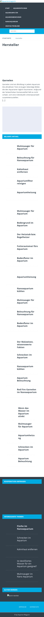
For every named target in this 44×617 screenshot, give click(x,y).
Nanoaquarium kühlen (25, 290)
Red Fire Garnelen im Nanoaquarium (27, 391)
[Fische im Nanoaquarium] (10, 528)
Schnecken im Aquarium (24, 356)
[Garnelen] (22, 63)
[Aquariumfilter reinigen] (10, 182)
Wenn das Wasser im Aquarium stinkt (23, 412)
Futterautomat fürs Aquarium (27, 247)
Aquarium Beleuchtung (24, 379)
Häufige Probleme (12, 26)
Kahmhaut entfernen (22, 170)
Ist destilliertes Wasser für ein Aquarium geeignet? (27, 563)
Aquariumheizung (26, 192)
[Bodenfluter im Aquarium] (21, 119)
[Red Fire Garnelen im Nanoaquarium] (10, 391)
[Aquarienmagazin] (8, 1)
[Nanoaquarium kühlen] (10, 290)
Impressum (22, 607)
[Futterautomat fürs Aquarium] (11, 119)
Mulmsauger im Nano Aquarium (25, 575)
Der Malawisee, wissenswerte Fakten (25, 344)
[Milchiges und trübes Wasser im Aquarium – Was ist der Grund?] (11, 126)
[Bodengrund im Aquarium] (21, 111)
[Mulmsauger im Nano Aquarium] (10, 576)
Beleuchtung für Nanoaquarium (25, 159)
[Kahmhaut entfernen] (10, 171)
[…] (3, 100)
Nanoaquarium (11, 22)
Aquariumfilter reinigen (25, 182)
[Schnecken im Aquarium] (32, 126)
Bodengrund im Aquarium (25, 224)
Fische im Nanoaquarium (25, 527)
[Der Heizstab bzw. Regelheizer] (32, 111)
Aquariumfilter (11, 13)
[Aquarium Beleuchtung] (10, 380)
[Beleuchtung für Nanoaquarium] (10, 159)
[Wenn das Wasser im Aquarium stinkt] (11, 410)
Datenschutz (34, 607)
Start (7, 8)
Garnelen (7, 80)
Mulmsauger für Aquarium (25, 147)
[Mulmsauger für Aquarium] (11, 111)
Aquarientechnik (20, 8)
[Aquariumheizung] (10, 194)
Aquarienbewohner (13, 17)
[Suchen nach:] (22, 31)
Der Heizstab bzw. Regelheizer (26, 235)
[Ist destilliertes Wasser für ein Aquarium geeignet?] (32, 119)
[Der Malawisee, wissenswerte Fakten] (21, 126)
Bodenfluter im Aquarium (25, 259)
